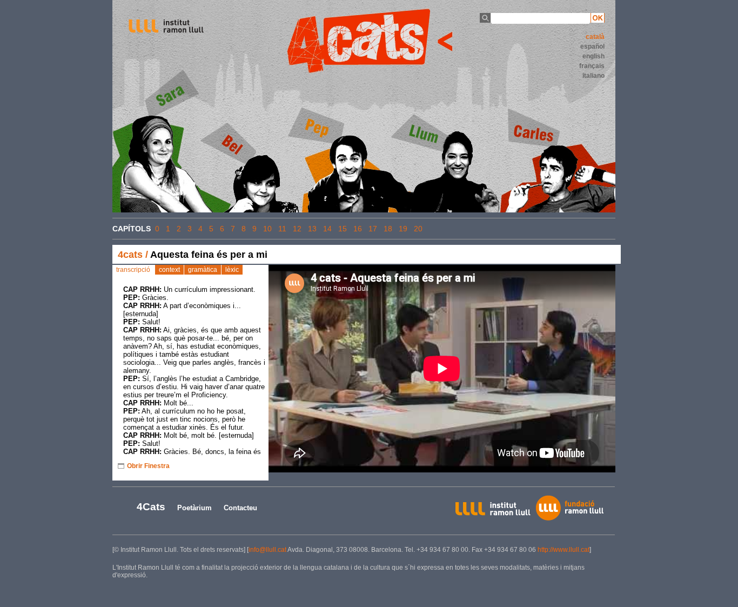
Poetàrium (194, 508)
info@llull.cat (267, 549)
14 (327, 228)
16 (357, 228)
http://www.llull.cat (563, 549)
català (595, 37)
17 (372, 228)
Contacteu (240, 508)
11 (282, 228)
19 (403, 228)
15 (342, 228)
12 (297, 228)
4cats (130, 254)
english (593, 56)
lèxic (232, 270)
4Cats (151, 506)
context (169, 270)
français (592, 66)
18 (388, 228)
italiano (593, 75)
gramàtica (202, 270)
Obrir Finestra (148, 466)
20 (418, 228)
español (592, 46)
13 (312, 228)
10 (267, 228)
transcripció (133, 270)
